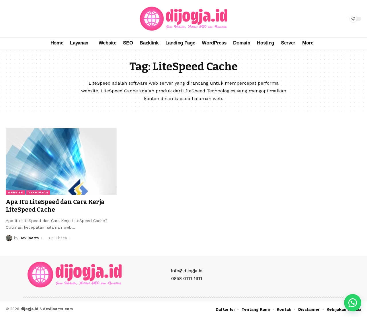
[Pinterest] (29, 18)
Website (15, 192)
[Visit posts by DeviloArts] (9, 238)
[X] (16, 18)
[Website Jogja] (183, 18)
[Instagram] (23, 18)
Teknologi (38, 192)
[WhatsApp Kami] (352, 302)
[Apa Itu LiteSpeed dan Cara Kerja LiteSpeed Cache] (61, 161)
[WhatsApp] (35, 18)
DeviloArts (29, 238)
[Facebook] (10, 18)
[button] (341, 19)
